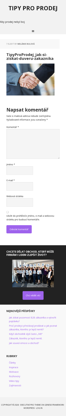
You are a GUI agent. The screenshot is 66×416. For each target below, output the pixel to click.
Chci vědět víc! (33, 295)
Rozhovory (14, 376)
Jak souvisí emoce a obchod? (24, 343)
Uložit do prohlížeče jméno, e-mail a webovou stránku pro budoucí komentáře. (30, 217)
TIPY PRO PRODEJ (33, 8)
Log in (39, 408)
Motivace (14, 371)
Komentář (12, 127)
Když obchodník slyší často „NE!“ (26, 333)
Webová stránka (14, 196)
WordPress (29, 408)
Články (12, 362)
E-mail (10, 180)
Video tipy (14, 380)
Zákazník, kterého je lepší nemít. (25, 338)
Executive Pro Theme (30, 404)
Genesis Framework (54, 404)
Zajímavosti (15, 385)
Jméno (10, 164)
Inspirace (13, 367)
